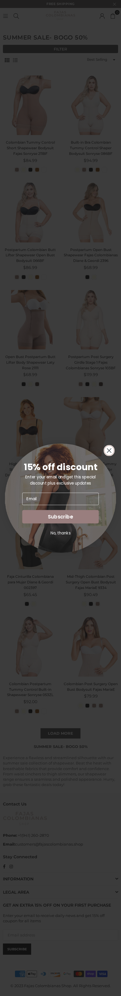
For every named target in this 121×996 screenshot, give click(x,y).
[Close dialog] (109, 450)
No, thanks (61, 533)
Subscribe (60, 516)
